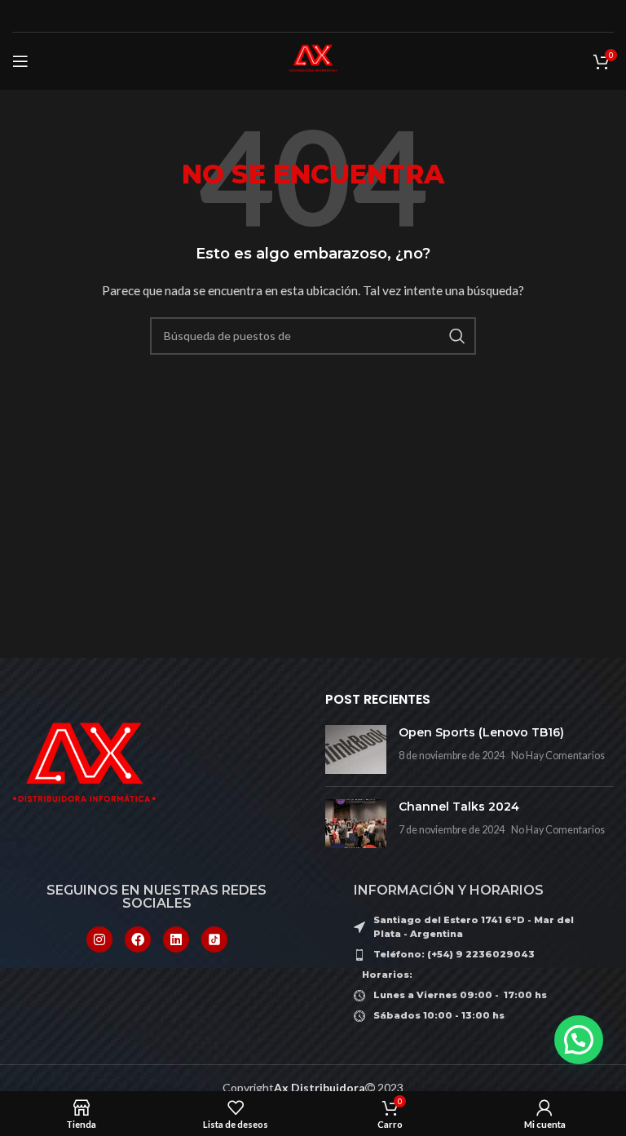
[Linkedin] (176, 939)
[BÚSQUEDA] (457, 336)
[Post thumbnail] (355, 749)
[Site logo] (313, 60)
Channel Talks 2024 (459, 806)
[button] (578, 1039)
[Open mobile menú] (20, 61)
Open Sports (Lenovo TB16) (481, 732)
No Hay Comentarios (558, 755)
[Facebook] (138, 939)
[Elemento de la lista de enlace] (469, 955)
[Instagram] (99, 939)
